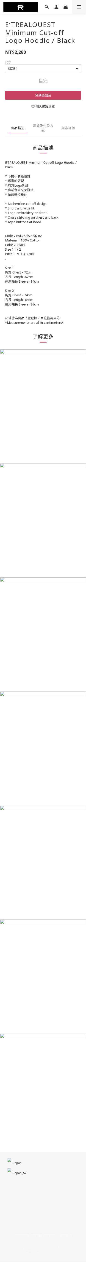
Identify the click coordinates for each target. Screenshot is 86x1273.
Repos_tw (19, 1173)
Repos (17, 1163)
